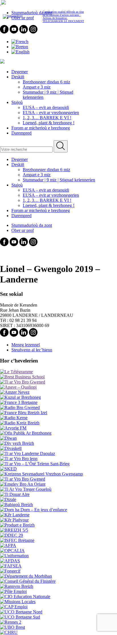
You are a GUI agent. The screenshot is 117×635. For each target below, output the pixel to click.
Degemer (19, 71)
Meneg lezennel (25, 344)
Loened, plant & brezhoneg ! (48, 122)
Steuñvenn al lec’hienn (31, 349)
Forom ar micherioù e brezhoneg (40, 127)
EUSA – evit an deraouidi (46, 107)
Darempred (21, 133)
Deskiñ (17, 76)
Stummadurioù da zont (31, 225)
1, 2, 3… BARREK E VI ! (47, 117)
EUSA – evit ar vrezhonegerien (51, 112)
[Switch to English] (20, 51)
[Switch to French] (19, 41)
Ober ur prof (22, 230)
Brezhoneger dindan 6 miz (46, 81)
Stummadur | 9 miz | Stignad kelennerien (59, 179)
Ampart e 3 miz (37, 87)
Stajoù (17, 102)
